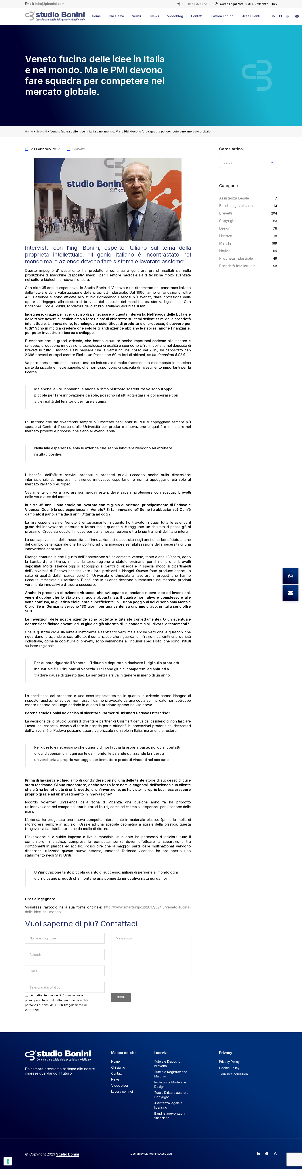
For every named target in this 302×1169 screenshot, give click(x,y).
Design (224, 228)
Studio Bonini (67, 1154)
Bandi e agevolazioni (236, 206)
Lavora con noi (222, 16)
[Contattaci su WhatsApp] (290, 576)
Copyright (227, 221)
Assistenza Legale (234, 198)
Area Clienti (251, 16)
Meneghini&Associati (158, 1153)
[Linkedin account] (256, 1153)
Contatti (197, 16)
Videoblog (175, 16)
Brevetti (41, 131)
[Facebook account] (265, 1153)
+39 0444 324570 (194, 4)
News (154, 16)
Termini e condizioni (233, 1074)
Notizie (225, 251)
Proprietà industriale (236, 258)
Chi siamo (116, 16)
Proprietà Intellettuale (237, 266)
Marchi (225, 243)
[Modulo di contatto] (290, 593)
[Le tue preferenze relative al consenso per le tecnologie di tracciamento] (8, 1161)
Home (96, 16)
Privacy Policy (229, 1062)
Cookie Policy (229, 1068)
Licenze (225, 236)
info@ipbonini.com (49, 4)
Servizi (137, 16)
